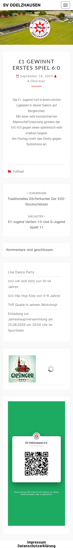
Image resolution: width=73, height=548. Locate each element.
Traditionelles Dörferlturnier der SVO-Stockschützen (36, 198)
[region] (36, 369)
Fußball (18, 171)
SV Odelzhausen (22, 5)
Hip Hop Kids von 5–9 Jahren (34, 296)
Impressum (36, 542)
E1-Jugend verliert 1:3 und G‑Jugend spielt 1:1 (36, 222)
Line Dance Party (21, 272)
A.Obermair (36, 81)
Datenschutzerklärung (37, 546)
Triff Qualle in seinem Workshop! (32, 305)
